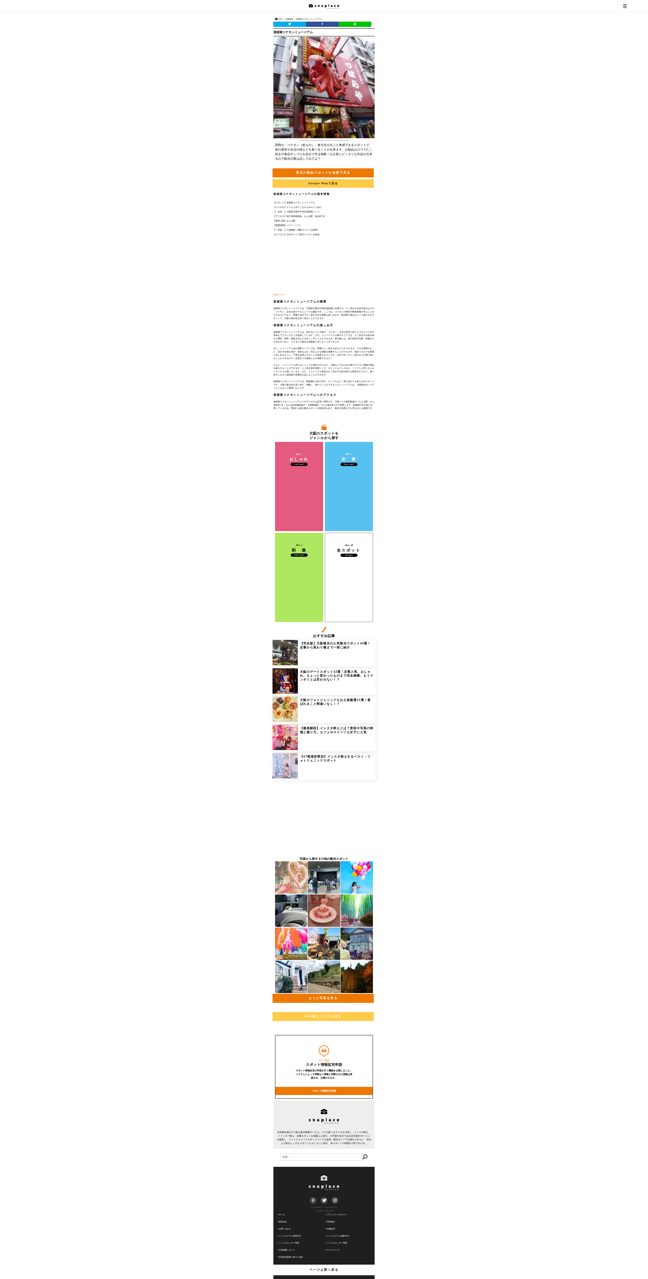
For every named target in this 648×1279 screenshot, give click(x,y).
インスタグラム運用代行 (290, 1236)
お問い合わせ (285, 1229)
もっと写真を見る (323, 998)
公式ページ (278, 295)
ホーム (282, 1215)
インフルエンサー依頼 (289, 1243)
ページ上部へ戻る (324, 1269)
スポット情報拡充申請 (324, 1091)
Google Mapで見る (323, 183)
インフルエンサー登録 (337, 1243)
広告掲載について (287, 1250)
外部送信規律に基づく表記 (291, 1257)
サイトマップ (333, 1250)
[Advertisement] (324, 265)
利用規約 (331, 1222)
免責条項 (331, 1229)
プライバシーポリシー (337, 1215)
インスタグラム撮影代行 (338, 1236)
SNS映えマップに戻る (323, 1016)
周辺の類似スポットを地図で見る (323, 172)
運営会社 (283, 1222)
